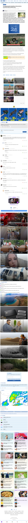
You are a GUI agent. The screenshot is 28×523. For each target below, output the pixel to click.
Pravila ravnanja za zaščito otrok (9, 513)
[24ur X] (16, 509)
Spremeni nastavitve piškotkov (9, 512)
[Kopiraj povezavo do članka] (24, 10)
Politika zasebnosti (16, 512)
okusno (2, 490)
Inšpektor (25, 2)
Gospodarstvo (12, 2)
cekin (16, 451)
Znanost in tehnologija (18, 2)
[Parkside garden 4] (4, 114)
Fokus (22, 2)
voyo (16, 490)
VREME (13, 210)
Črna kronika (6, 2)
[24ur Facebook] (14, 509)
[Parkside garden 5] (12, 114)
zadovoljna (17, 432)
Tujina (9, 2)
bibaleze (2, 432)
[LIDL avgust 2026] (14, 107)
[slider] (14, 44)
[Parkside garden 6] (20, 114)
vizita (2, 451)
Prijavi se (14, 380)
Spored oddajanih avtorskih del (19, 513)
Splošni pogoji (21, 512)
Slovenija (2, 2)
